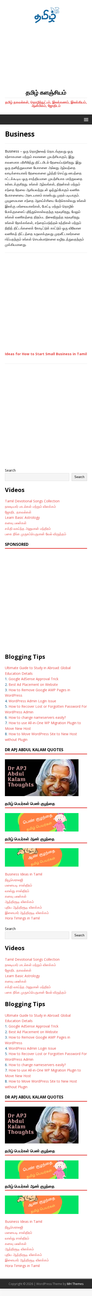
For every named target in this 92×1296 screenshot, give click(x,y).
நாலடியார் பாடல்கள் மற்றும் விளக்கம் (31, 506)
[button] (85, 119)
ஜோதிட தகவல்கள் (18, 512)
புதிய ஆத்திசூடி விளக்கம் (23, 907)
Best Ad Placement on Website (33, 684)
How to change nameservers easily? (37, 717)
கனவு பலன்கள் (15, 523)
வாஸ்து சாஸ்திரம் (17, 890)
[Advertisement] (46, 56)
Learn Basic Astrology (22, 517)
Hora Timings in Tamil (22, 918)
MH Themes (75, 1284)
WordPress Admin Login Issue (32, 701)
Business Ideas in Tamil (23, 874)
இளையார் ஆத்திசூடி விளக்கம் (27, 912)
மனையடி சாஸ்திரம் (18, 885)
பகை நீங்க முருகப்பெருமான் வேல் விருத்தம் (35, 534)
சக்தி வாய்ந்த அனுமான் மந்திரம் (28, 528)
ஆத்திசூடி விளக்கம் (19, 901)
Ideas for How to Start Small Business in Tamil (46, 354)
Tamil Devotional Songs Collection (32, 501)
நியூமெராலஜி (14, 879)
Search (10, 470)
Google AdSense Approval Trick (33, 678)
